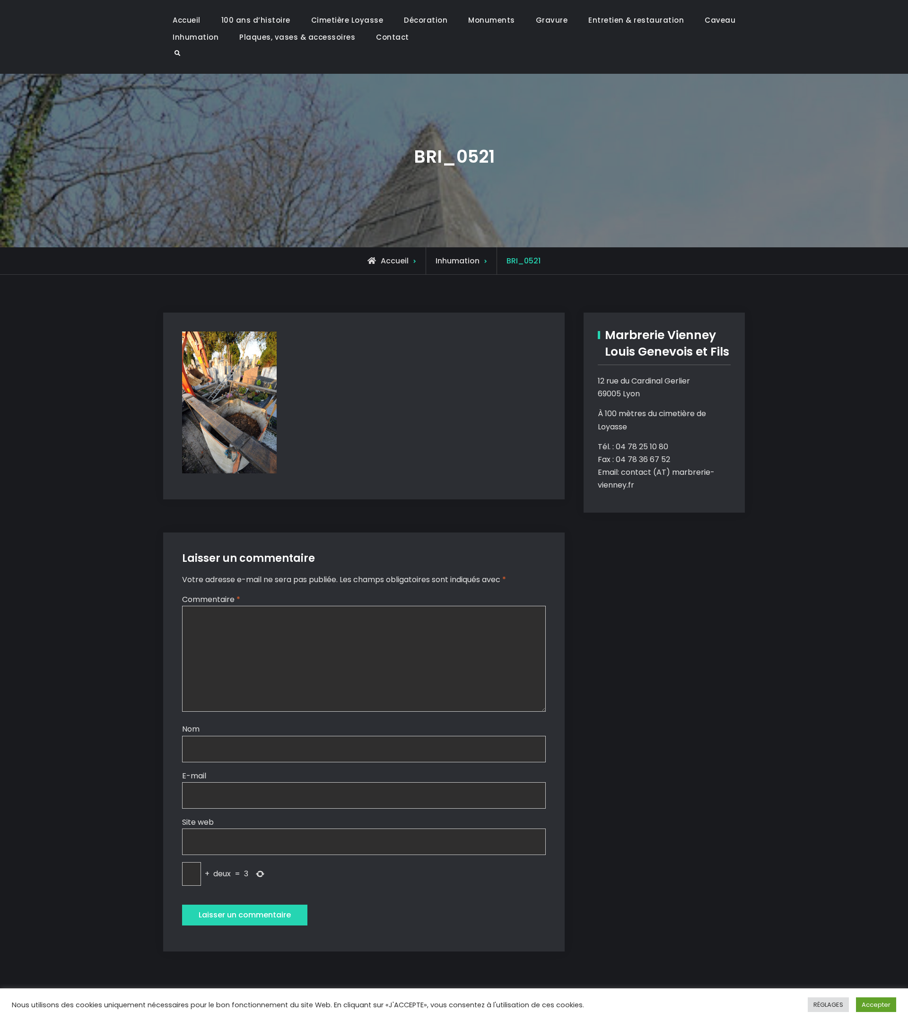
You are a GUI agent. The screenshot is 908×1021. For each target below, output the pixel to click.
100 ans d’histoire (255, 20)
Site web (198, 822)
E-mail (194, 775)
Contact (392, 37)
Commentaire (211, 599)
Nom (191, 729)
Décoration (425, 20)
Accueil (187, 20)
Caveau (720, 20)
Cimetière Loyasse (347, 20)
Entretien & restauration (636, 20)
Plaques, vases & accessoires (297, 37)
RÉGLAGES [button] (828, 1004)
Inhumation (195, 37)
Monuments (491, 20)
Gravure (552, 20)
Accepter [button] (876, 1004)
